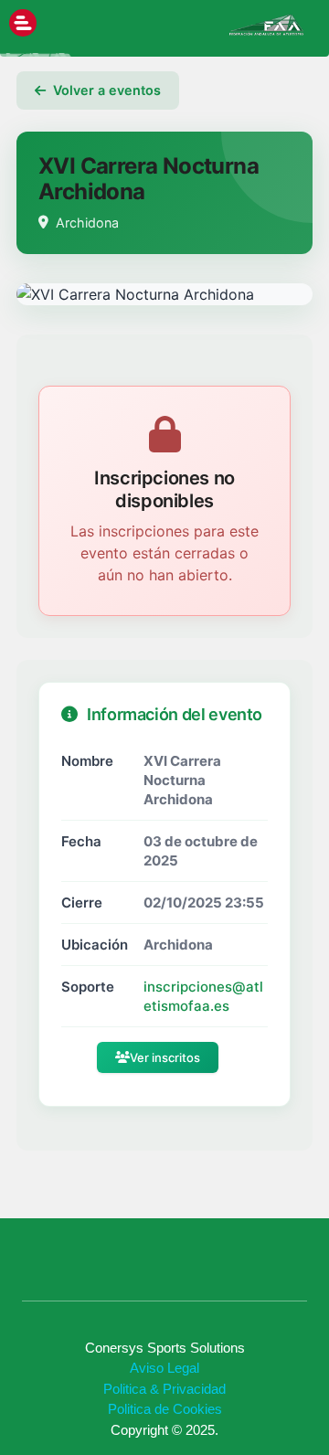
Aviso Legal (164, 1367)
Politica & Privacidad (164, 1389)
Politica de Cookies (165, 1409)
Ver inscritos (165, 1057)
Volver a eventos (107, 90)
